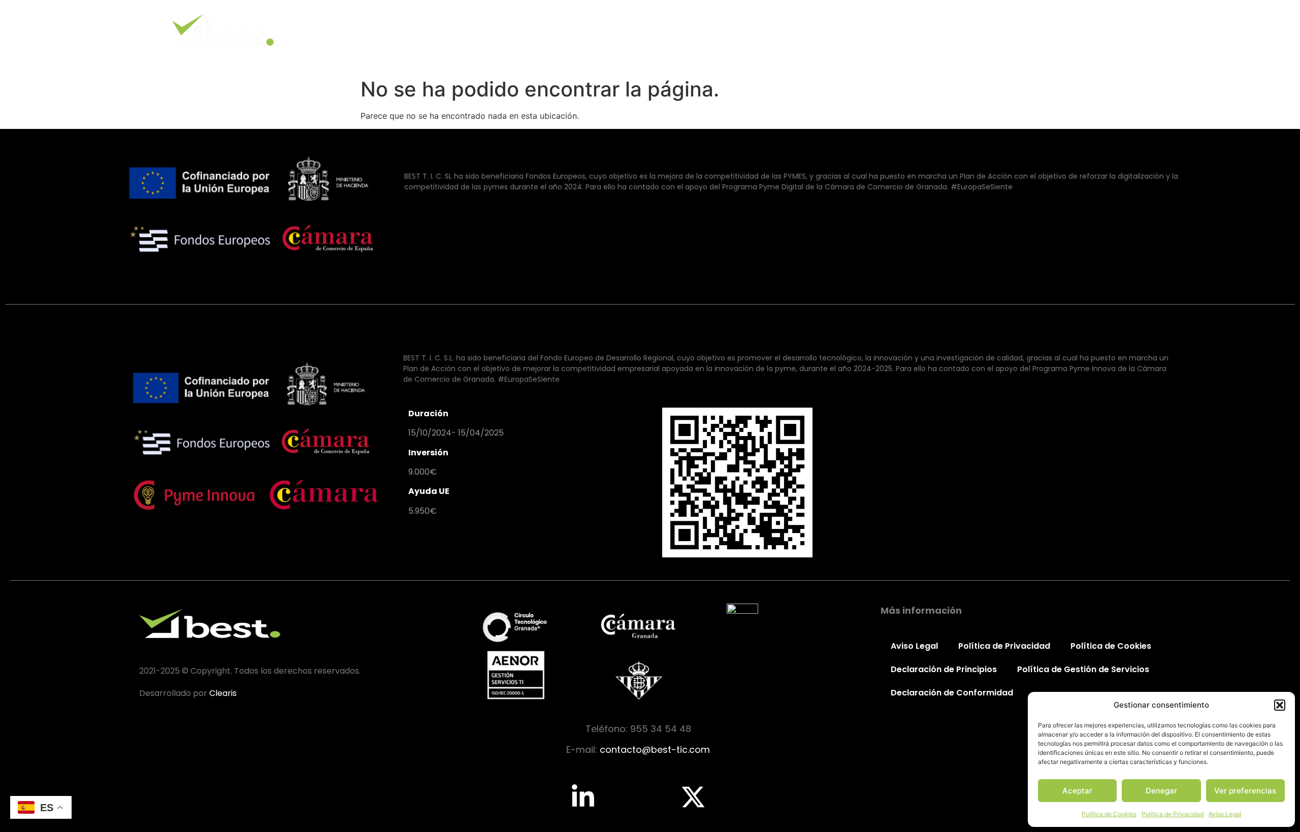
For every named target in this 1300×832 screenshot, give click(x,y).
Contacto (1131, 30)
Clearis (223, 693)
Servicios (1005, 30)
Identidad (883, 30)
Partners (1068, 30)
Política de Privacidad (1173, 814)
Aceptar (1077, 790)
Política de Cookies (1109, 814)
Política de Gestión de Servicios (1083, 669)
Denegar (1161, 790)
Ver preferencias (1245, 790)
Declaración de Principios (944, 669)
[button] (1280, 705)
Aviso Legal (1225, 814)
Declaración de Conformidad (952, 692)
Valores (945, 30)
